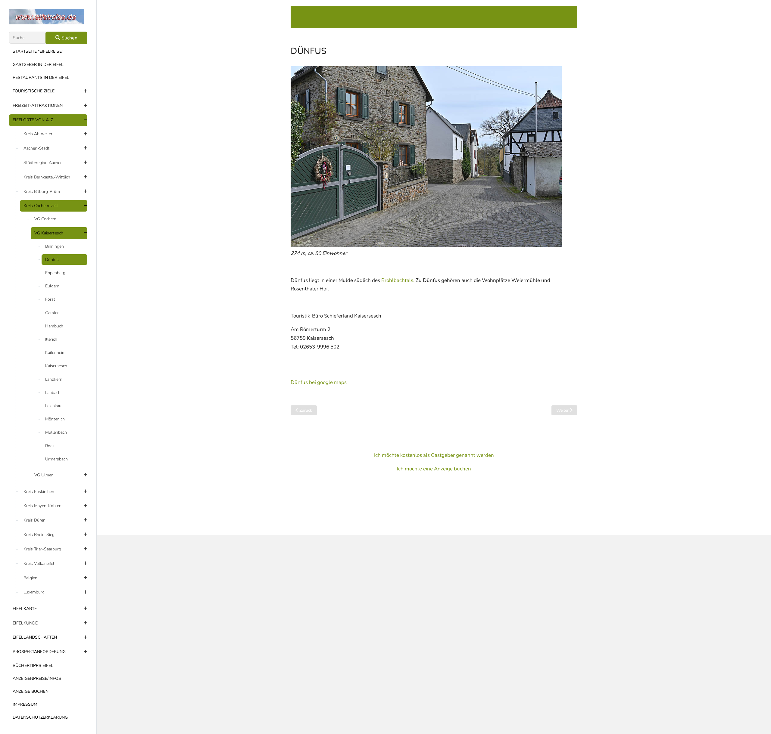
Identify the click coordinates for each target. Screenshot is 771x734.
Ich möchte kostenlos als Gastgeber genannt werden (434, 455)
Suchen (68, 38)
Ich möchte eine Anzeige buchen (434, 468)
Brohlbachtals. (397, 280)
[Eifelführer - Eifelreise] (48, 16)
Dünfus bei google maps (319, 382)
